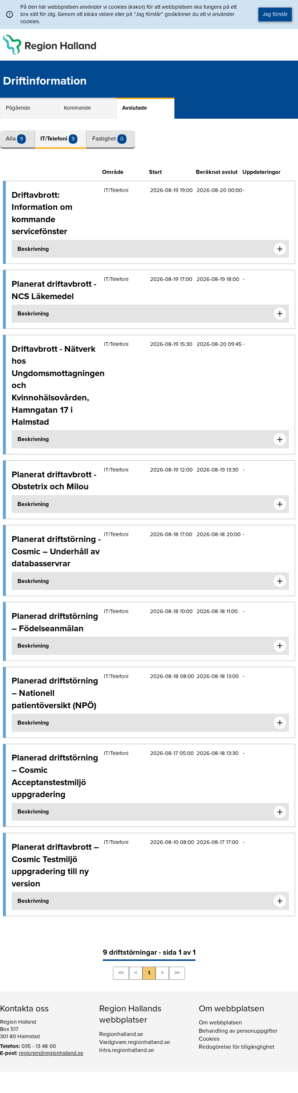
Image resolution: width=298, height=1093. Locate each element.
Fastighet (104, 138)
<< (121, 973)
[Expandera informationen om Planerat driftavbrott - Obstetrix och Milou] (280, 504)
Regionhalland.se (121, 1034)
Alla (11, 138)
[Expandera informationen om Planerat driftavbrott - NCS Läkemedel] (280, 313)
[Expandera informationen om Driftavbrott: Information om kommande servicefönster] (280, 249)
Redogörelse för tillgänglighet (236, 1047)
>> (177, 973)
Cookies (209, 1039)
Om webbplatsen (220, 1022)
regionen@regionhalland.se (51, 1053)
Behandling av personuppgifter (238, 1031)
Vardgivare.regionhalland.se (134, 1042)
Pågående (18, 108)
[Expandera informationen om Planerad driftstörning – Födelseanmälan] (280, 646)
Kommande (77, 108)
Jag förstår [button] (275, 14)
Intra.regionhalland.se (126, 1050)
